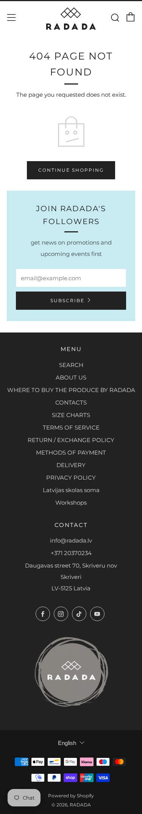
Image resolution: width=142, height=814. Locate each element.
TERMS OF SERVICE (71, 427)
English (67, 743)
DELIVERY (71, 465)
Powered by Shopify (71, 795)
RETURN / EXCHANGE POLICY (71, 440)
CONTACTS (71, 402)
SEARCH (71, 365)
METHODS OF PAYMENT (71, 452)
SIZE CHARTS (71, 415)
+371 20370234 (71, 553)
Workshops (71, 502)
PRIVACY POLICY (71, 477)
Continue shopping (71, 170)
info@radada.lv (71, 540)
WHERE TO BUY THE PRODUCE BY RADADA (71, 390)
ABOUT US (71, 377)
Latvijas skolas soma (71, 490)
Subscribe (67, 300)
